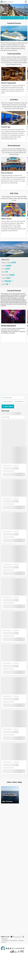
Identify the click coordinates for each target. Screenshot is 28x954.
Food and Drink (21, 18)
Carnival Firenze (11, 18)
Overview (3, 18)
